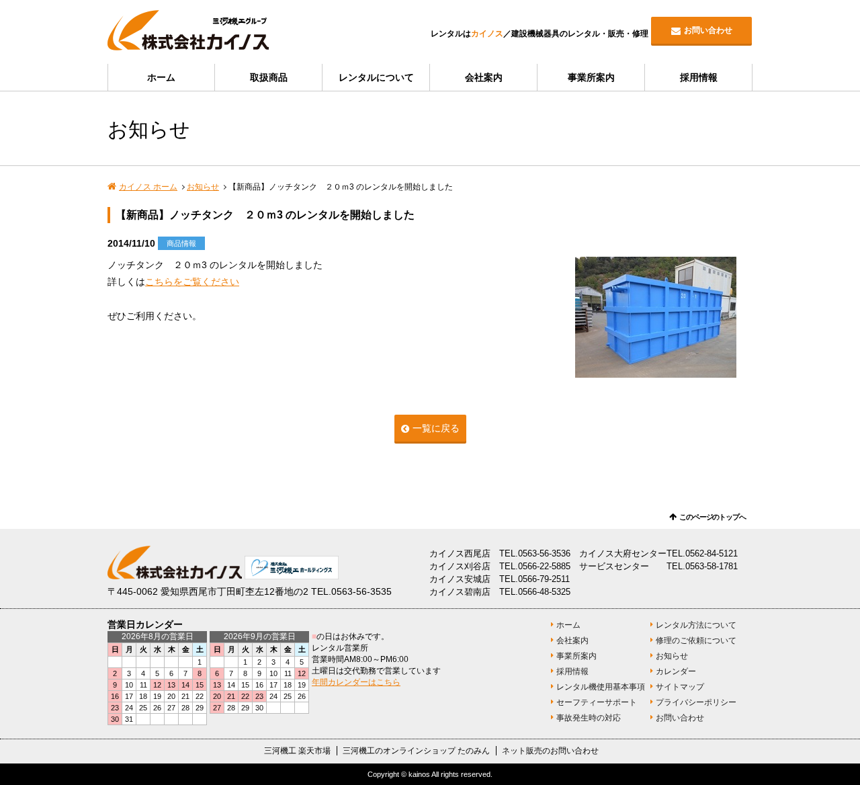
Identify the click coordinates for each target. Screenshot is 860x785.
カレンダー (676, 671)
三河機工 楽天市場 (297, 750)
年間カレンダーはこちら (356, 682)
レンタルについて (376, 77)
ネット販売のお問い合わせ (550, 750)
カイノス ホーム (148, 187)
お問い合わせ (708, 30)
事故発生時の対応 (588, 717)
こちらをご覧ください (192, 281)
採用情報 (699, 77)
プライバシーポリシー (696, 702)
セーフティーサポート (596, 702)
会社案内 (484, 77)
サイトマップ (680, 687)
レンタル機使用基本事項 (600, 687)
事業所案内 (591, 77)
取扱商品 (269, 77)
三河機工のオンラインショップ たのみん (416, 750)
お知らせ (203, 187)
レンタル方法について (696, 625)
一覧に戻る (436, 428)
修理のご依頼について (696, 640)
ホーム (161, 77)
